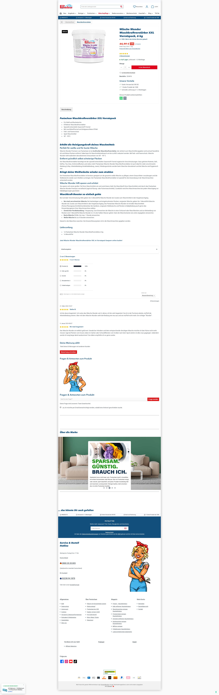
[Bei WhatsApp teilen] (121, 98)
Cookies (63, 612)
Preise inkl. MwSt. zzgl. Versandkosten (130, 48)
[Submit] (125, 528)
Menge (122, 64)
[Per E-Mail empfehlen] (125, 98)
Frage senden (153, 399)
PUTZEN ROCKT (92, 614)
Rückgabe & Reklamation (68, 617)
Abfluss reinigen (117, 626)
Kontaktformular (74, 585)
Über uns (64, 623)
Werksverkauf (91, 606)
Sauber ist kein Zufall (93, 612)
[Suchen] (121, 6)
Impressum (64, 609)
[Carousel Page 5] (115, 488)
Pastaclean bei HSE (93, 609)
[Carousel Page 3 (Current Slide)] (109, 488)
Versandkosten (105, 684)
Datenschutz (65, 606)
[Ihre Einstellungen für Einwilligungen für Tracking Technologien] (216, 692)
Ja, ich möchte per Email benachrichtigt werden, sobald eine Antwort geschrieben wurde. (92, 407)
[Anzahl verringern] (121, 67)
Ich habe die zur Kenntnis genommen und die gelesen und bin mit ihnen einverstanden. (109, 534)
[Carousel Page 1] (104, 488)
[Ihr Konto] (146, 6)
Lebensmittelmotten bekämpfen (122, 632)
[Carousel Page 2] (106, 488)
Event (135, 642)
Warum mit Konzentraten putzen (96, 604)
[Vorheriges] (61, 464)
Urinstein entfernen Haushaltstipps (123, 619)
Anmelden (141, 604)
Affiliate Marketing (71, 646)
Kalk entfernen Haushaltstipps (122, 606)
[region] (89, 46)
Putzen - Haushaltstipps (120, 604)
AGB (119, 534)
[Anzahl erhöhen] (129, 67)
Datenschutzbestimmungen (90, 534)
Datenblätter (65, 620)
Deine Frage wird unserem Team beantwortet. (75, 403)
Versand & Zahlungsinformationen (71, 614)
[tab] (66, 109)
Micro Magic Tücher (93, 617)
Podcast (101, 642)
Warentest (90, 620)
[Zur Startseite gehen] (66, 6)
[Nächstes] (158, 464)
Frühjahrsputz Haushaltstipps (121, 629)
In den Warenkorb (144, 67)
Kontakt (140, 609)
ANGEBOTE (65, 17)
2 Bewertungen (125, 56)
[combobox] (100, 6)
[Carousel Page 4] (112, 488)
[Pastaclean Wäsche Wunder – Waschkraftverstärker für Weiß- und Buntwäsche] (89, 46)
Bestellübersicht (143, 606)
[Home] (61, 13)
